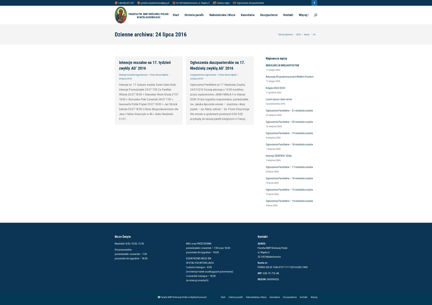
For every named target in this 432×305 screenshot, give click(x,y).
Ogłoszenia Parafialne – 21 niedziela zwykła (289, 110)
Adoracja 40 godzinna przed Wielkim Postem (290, 76)
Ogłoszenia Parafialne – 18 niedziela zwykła (289, 144)
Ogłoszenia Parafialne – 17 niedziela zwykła (289, 167)
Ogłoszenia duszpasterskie (250, 3)
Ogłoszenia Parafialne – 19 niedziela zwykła (289, 133)
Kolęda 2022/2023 (275, 88)
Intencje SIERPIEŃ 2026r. (279, 155)
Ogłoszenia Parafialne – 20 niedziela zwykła (289, 122)
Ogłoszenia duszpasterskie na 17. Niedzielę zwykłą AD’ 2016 (217, 65)
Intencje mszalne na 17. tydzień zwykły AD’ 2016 (145, 65)
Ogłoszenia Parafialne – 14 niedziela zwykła (289, 201)
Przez (159, 75)
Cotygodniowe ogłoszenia (203, 75)
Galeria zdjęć (223, 3)
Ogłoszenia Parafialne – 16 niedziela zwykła (289, 178)
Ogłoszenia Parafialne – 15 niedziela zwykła (289, 189)
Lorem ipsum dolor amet (279, 99)
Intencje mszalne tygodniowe (133, 75)
